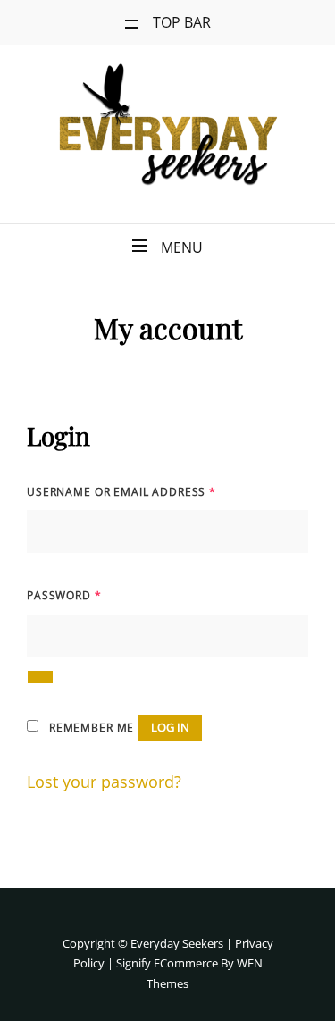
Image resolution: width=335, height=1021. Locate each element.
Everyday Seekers (176, 943)
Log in (170, 727)
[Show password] (40, 677)
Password (64, 595)
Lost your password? (104, 781)
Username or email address (121, 491)
